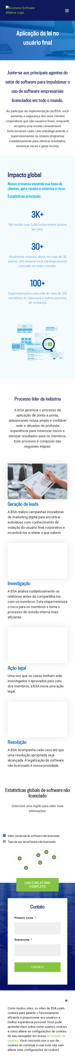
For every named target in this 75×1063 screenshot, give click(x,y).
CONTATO (37, 967)
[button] (66, 1000)
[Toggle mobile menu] (67, 11)
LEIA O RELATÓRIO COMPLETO (37, 884)
